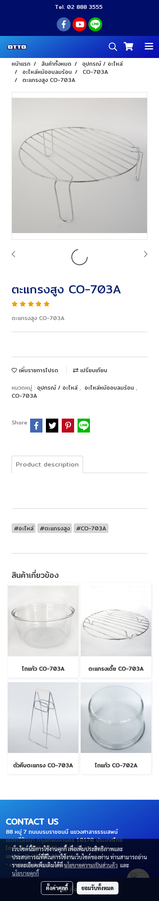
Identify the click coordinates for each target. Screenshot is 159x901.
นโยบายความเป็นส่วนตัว (91, 865)
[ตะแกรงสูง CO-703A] (79, 166)
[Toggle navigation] (148, 46)
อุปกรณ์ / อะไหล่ (58, 387)
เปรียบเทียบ (92, 370)
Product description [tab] (47, 464)
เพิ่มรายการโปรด (37, 370)
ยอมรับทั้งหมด (97, 887)
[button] (110, 47)
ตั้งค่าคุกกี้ (57, 887)
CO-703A (24, 396)
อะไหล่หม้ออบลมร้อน (110, 387)
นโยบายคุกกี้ (25, 873)
